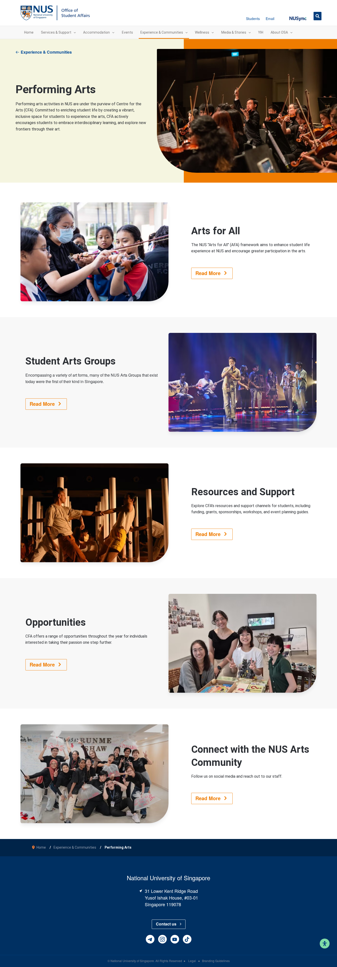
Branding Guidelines (216, 961)
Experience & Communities (46, 52)
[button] (298, 16)
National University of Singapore (132, 961)
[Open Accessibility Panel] (325, 943)
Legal (192, 961)
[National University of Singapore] (36, 12)
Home (41, 847)
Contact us (166, 924)
